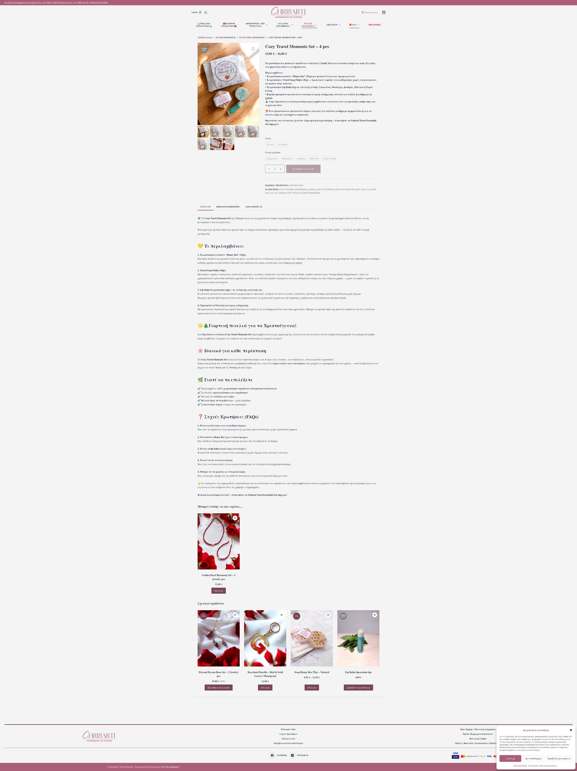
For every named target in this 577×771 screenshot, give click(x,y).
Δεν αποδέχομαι (533, 758)
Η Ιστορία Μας (288, 729)
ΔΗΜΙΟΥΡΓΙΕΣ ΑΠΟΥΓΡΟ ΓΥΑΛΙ (255, 24)
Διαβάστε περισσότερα (358, 687)
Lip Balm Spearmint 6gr (358, 672)
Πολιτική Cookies (520, 765)
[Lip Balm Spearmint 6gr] (358, 638)
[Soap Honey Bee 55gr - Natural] (312, 638)
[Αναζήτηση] (206, 12)
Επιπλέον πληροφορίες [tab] (228, 206)
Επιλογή (218, 590)
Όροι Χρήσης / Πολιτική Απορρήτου (542, 765)
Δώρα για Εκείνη (325, 189)
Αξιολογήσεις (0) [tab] (253, 206)
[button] (570, 730)
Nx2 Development (170, 766)
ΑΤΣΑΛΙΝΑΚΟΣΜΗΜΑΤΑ (283, 24)
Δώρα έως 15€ (362, 189)
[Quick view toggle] (235, 518)
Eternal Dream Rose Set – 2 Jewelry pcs (219, 674)
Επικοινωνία (371, 12)
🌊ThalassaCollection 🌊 (204, 24)
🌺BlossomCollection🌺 (229, 24)
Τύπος (268, 138)
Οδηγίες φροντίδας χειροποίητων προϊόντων (478, 743)
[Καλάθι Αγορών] (383, 12)
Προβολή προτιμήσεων (559, 758)
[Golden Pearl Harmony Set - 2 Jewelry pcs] (219, 541)
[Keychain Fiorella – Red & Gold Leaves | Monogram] (265, 638)
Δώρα (312, 189)
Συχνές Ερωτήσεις (288, 734)
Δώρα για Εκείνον (344, 189)
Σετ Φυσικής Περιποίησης (294, 189)
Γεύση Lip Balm (272, 152)
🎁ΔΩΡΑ (353, 24)
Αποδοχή (510, 758)
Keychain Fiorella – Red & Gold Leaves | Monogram (265, 674)
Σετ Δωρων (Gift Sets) (286, 192)
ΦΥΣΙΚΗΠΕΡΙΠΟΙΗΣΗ (308, 24)
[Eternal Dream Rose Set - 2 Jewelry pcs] (219, 638)
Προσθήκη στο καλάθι (303, 168)
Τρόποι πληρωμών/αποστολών (478, 734)
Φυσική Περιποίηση (309, 192)
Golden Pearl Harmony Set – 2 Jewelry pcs (218, 577)
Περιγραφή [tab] (205, 206)
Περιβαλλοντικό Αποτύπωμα (288, 743)
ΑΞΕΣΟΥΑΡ (331, 24)
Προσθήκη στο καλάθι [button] (219, 687)
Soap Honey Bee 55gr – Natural (311, 672)
